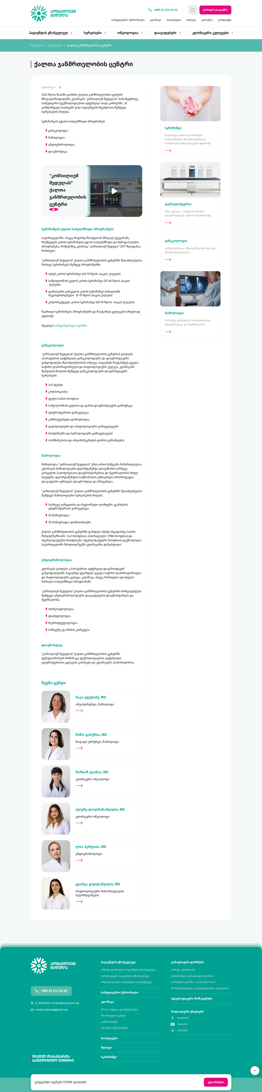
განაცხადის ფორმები (187, 962)
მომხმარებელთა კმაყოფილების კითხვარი (200, 988)
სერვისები (93, 33)
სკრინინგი (109, 1057)
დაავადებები (165, 33)
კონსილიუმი (109, 1022)
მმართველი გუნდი (113, 1015)
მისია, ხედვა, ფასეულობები (119, 1009)
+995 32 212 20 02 (53, 991)
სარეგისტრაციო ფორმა (70, 325)
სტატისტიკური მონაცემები (191, 998)
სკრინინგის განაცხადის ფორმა (192, 976)
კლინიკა (155, 20)
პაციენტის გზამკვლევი (49, 33)
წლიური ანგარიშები (114, 1028)
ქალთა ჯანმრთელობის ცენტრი (89, 45)
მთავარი (37, 45)
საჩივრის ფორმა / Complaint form (193, 982)
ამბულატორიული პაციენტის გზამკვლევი (128, 970)
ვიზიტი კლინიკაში (183, 970)
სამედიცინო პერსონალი (128, 20)
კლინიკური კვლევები (211, 33)
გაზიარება (48, 87)
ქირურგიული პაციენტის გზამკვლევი (125, 976)
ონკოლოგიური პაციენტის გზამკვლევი (126, 982)
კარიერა (207, 20)
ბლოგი (191, 20)
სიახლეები (173, 20)
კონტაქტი (224, 20)
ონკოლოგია (128, 33)
